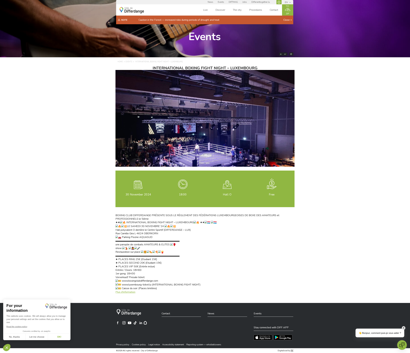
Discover (220, 10)
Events (221, 2)
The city (237, 10)
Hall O (227, 194)
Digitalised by (284, 350)
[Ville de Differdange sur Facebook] (117, 323)
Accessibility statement (173, 344)
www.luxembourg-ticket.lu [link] (136, 284)
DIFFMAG (233, 2)
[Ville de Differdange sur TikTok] (135, 323)
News (210, 2)
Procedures (255, 10)
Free (272, 194)
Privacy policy (122, 344)
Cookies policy (139, 344)
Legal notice (154, 344)
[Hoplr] (145, 323)
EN (286, 2)
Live (205, 10)
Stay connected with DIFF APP (271, 327)
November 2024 (138, 194)
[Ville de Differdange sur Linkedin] (141, 323)
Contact (274, 10)
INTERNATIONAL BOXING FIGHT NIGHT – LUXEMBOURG (159, 61)
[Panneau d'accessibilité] (279, 2)
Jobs (244, 2)
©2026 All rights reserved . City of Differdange (137, 350)
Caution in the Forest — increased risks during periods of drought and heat (179, 20)
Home (120, 61)
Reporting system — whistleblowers (203, 344)
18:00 (183, 194)
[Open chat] (402, 345)
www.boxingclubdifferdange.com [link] (140, 281)
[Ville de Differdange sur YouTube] (129, 323)
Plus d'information (125, 292)
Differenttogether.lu (260, 2)
